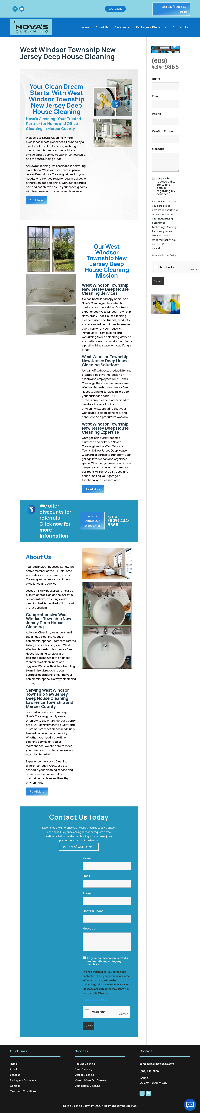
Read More (93, 489)
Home (85, 27)
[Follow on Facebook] (15, 9)
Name (87, 858)
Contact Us (180, 27)
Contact (15, 1085)
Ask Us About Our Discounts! (92, 520)
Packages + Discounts (151, 27)
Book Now (36, 200)
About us (15, 1069)
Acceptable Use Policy (95, 1000)
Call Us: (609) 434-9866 (174, 9)
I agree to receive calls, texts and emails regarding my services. (107, 961)
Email (86, 876)
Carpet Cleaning (84, 1075)
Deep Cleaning (83, 1069)
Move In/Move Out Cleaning (91, 1080)
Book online (115, 8)
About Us (102, 27)
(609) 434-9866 (165, 64)
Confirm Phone (93, 911)
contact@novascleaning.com (157, 1063)
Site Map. (131, 1106)
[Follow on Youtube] (21, 9)
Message (89, 928)
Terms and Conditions (23, 1091)
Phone (87, 893)
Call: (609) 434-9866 (77, 847)
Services (121, 27)
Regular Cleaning (85, 1063)
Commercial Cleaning (87, 1085)
